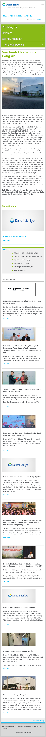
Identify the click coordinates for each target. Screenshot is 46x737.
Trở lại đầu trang (38, 721)
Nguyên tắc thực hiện (21, 263)
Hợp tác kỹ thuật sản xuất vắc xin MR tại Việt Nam (22, 477)
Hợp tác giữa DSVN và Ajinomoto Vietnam (19, 607)
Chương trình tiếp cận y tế (23, 267)
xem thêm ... (7, 240)
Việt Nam (39, 19)
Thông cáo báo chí (13, 44)
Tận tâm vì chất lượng (22, 260)
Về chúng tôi (9, 27)
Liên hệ (29, 732)
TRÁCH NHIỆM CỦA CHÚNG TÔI (26, 253)
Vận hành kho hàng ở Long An (15, 695)
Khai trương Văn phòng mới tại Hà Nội (18, 651)
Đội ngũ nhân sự (12, 38)
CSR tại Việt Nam (20, 270)
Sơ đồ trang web (21, 732)
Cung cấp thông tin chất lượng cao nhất (28, 256)
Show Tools (43, 4)
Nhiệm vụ (7, 32)
